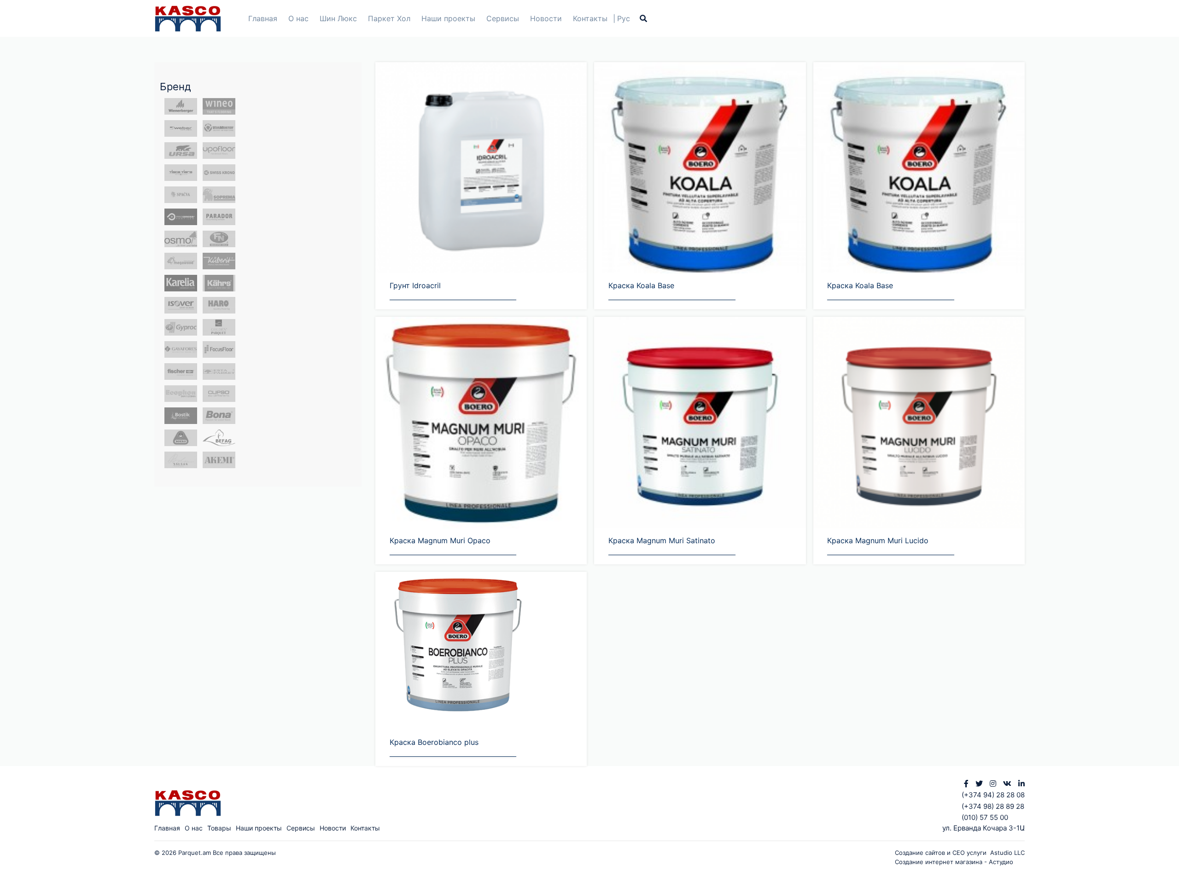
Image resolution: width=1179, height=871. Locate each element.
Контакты (590, 18)
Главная (262, 18)
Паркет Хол (389, 18)
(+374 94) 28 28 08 (993, 794)
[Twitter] (979, 783)
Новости (546, 18)
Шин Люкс (338, 18)
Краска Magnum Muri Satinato (661, 540)
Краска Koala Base (641, 285)
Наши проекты (448, 18)
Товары (219, 828)
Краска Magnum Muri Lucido (877, 540)
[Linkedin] (1021, 783)
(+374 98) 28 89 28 (993, 806)
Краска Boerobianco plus (434, 742)
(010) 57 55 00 (985, 817)
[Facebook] (966, 783)
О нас (298, 18)
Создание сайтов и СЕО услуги (942, 852)
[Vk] (1007, 783)
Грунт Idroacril (415, 285)
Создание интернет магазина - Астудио (954, 861)
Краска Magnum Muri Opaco (440, 540)
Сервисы (502, 18)
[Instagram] (993, 783)
